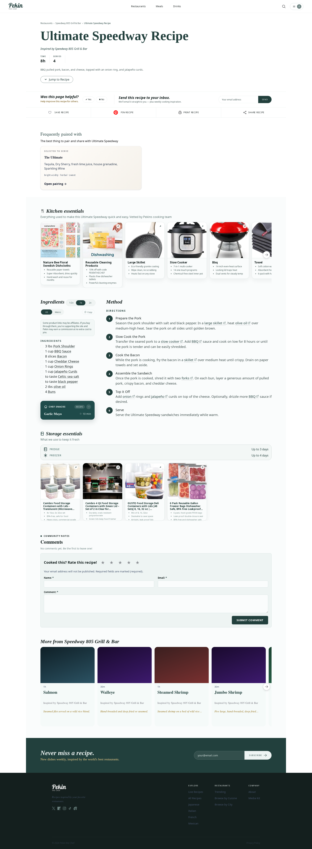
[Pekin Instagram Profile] (64, 808)
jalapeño (157, 396)
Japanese (193, 804)
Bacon (62, 356)
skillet (188, 360)
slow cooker (170, 341)
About (252, 792)
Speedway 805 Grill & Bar (68, 23)
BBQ (195, 341)
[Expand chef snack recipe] (88, 406)
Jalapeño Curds (65, 371)
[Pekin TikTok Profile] (70, 808)
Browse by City (223, 804)
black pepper (68, 381)
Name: (49, 577)
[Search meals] (284, 6)
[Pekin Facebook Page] (59, 808)
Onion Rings (63, 366)
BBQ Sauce (62, 351)
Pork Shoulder (64, 346)
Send (265, 99)
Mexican (193, 823)
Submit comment (250, 620)
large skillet (213, 323)
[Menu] (296, 6)
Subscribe (255, 755)
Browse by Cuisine (226, 798)
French (192, 817)
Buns (52, 391)
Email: (162, 577)
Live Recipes (195, 792)
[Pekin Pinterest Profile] (75, 808)
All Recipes (195, 798)
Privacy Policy (253, 842)
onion (127, 396)
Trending (220, 792)
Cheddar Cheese (66, 361)
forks (185, 378)
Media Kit (254, 798)
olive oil (60, 386)
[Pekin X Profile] (53, 808)
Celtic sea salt (68, 376)
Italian (192, 811)
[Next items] (266, 254)
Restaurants (46, 23)
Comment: (51, 592)
